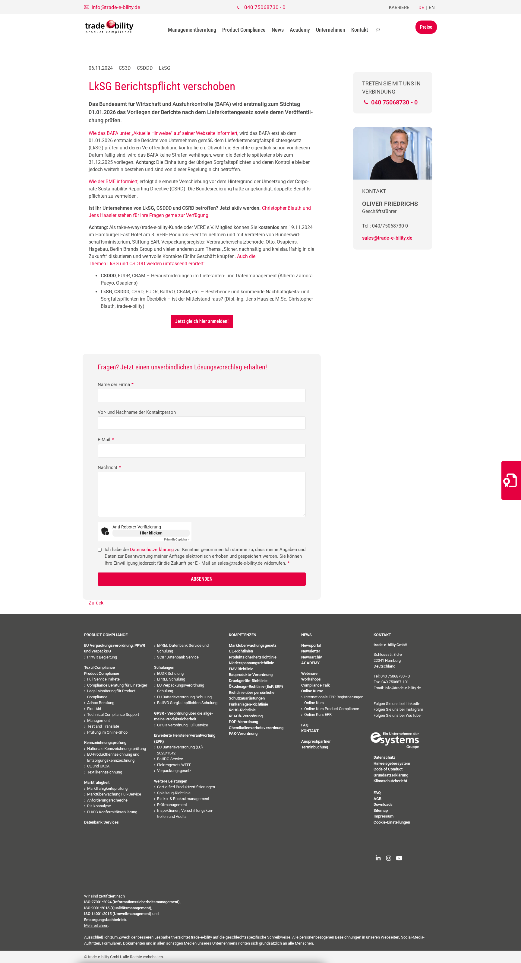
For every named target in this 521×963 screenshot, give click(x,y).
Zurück (96, 603)
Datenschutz (384, 757)
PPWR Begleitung (102, 657)
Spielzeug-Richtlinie (174, 793)
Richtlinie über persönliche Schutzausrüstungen (251, 695)
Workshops (311, 679)
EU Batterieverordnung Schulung (184, 697)
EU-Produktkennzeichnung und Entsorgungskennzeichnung (113, 757)
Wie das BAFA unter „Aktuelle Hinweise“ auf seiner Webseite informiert (163, 133)
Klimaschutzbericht (390, 781)
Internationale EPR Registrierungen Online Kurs (333, 700)
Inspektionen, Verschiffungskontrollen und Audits (185, 813)
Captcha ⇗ (177, 539)
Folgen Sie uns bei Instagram (398, 709)
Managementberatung (192, 30)
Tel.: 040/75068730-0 (385, 226)
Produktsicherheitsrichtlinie (252, 657)
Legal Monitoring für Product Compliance (111, 694)
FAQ (304, 725)
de (421, 7)
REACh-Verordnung (246, 716)
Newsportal (311, 645)
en (432, 7)
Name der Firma (116, 384)
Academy (300, 30)
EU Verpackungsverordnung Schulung (180, 688)
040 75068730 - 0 (265, 7)
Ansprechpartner (316, 741)
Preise (426, 27)
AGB (377, 798)
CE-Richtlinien (241, 651)
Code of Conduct (388, 769)
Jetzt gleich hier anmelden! (202, 321)
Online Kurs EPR (318, 714)
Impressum (383, 816)
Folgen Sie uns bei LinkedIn (397, 703)
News (278, 30)
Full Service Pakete (103, 679)
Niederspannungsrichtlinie (251, 663)
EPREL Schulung (171, 679)
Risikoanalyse (99, 806)
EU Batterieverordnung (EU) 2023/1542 (180, 750)
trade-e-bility (109, 27)
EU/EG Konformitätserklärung (112, 812)
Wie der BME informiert (113, 181)
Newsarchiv (311, 657)
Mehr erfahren (96, 925)
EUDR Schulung (170, 673)
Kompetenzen (242, 635)
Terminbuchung (314, 747)
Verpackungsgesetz (174, 770)
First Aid (94, 708)
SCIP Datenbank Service (178, 657)
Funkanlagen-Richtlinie (248, 704)
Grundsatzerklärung (391, 775)
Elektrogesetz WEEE (174, 765)
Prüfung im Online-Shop (107, 732)
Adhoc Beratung (100, 702)
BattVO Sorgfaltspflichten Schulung (187, 702)
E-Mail (106, 439)
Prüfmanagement (172, 804)
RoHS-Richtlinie (242, 710)
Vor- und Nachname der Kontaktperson (137, 412)
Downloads (383, 804)
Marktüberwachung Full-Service (114, 794)
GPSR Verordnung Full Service (182, 725)
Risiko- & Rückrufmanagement (183, 798)
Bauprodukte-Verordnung (251, 674)
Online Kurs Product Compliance (331, 708)
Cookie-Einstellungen (392, 822)
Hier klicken (151, 533)
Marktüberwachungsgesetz (252, 645)
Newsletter (310, 651)
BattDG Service (170, 759)
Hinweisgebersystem (392, 763)
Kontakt (359, 30)
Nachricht (109, 467)
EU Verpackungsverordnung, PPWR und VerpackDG (114, 648)
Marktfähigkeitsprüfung (107, 788)
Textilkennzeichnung (104, 772)
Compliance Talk (315, 685)
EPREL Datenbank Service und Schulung (183, 648)
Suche (378, 30)
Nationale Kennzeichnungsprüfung (116, 748)
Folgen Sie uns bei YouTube (397, 715)
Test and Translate (103, 726)
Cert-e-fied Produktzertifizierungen (186, 787)
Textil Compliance (99, 667)
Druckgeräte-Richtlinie (248, 680)
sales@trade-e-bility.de (387, 238)
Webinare (309, 673)
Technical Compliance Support (113, 714)
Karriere (399, 7)
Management (98, 720)
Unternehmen (330, 30)
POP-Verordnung (243, 721)
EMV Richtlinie (241, 669)
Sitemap (381, 810)
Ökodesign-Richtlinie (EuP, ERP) (256, 686)
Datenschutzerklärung (152, 549)
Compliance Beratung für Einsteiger (117, 685)
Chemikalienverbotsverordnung (256, 727)
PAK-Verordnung (243, 733)
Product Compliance (244, 30)
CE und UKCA (98, 766)
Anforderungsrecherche (107, 800)
